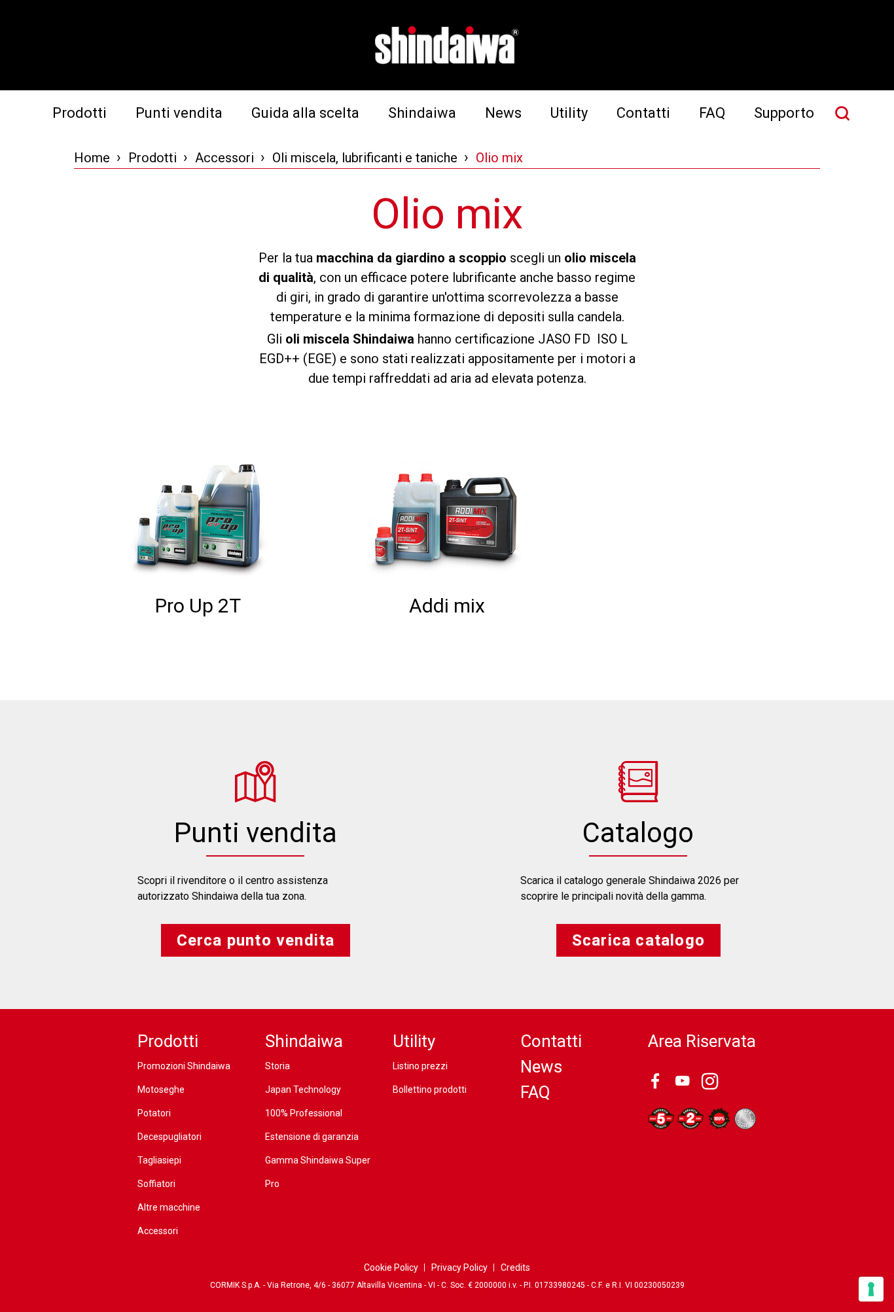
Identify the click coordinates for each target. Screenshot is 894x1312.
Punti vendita (179, 113)
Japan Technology (303, 1089)
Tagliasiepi (159, 1160)
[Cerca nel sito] (842, 113)
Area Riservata (702, 1041)
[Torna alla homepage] (447, 45)
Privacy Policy (459, 1267)
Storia (277, 1066)
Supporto (784, 113)
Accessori (224, 158)
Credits (515, 1267)
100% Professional (303, 1113)
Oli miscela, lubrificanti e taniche (364, 158)
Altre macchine (168, 1207)
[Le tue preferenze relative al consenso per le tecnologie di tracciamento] (871, 1289)
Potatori (154, 1113)
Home (92, 158)
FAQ (712, 113)
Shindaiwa (422, 113)
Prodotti (79, 113)
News (503, 113)
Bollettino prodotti (430, 1089)
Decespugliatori (169, 1136)
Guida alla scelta (305, 113)
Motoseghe (161, 1089)
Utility (569, 113)
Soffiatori (156, 1184)
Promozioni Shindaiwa (183, 1066)
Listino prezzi (420, 1066)
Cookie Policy (391, 1267)
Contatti (643, 113)
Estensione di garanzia (312, 1136)
